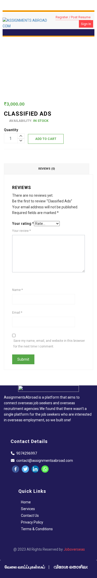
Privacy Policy (32, 522)
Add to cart (45, 139)
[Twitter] (25, 469)
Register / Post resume (73, 17)
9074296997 (26, 453)
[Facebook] (15, 469)
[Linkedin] (35, 469)
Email (17, 312)
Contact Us (30, 515)
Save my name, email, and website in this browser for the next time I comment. (49, 343)
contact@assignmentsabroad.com (44, 460)
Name (17, 290)
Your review (21, 231)
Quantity (11, 130)
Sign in (86, 24)
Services (28, 509)
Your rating (23, 223)
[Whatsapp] (45, 469)
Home (26, 502)
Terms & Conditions (37, 529)
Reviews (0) (46, 168)
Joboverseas (74, 549)
